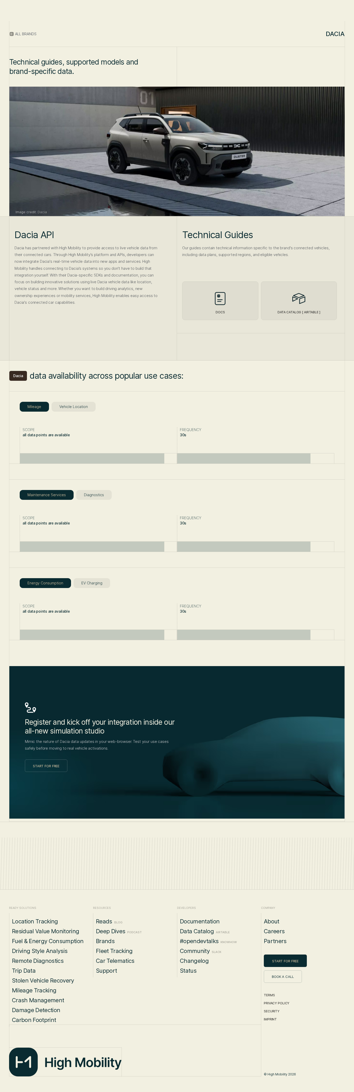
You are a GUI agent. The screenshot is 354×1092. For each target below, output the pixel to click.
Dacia (18, 376)
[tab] (34, 407)
